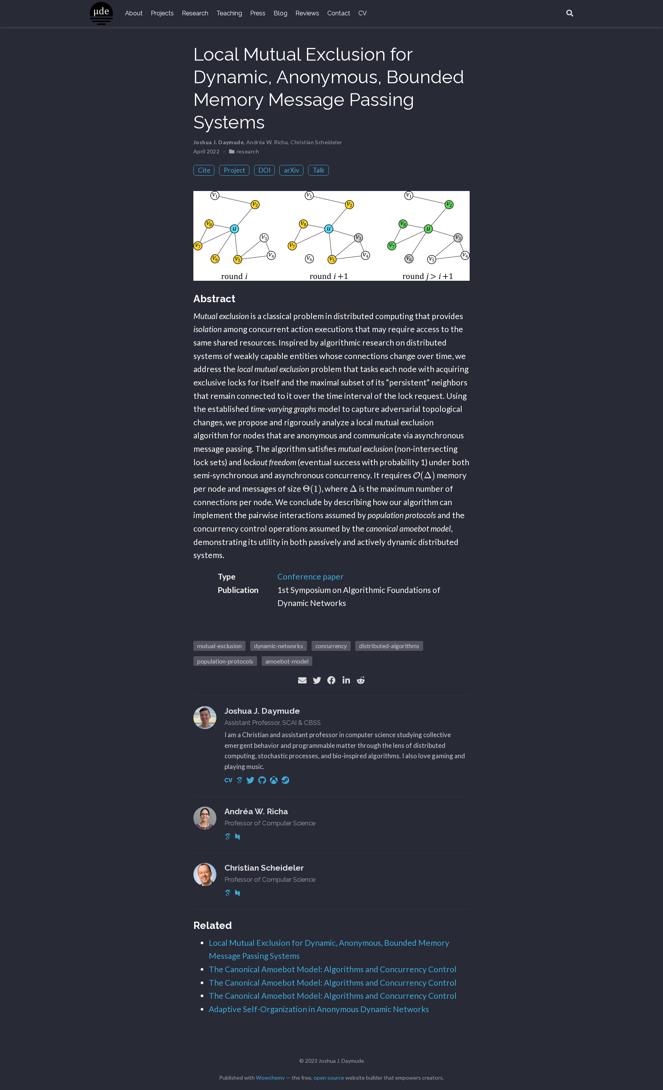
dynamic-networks (278, 645)
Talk (319, 170)
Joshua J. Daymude (218, 142)
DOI (264, 170)
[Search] (569, 13)
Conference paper (310, 576)
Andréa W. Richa (267, 142)
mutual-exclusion (219, 645)
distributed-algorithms (389, 645)
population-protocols (225, 661)
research (248, 151)
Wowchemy (270, 1077)
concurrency (331, 645)
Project (234, 170)
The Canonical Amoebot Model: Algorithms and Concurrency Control (333, 969)
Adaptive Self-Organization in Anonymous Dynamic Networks (319, 1009)
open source (328, 1077)
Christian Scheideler (316, 142)
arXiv (291, 170)
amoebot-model (287, 661)
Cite (204, 170)
